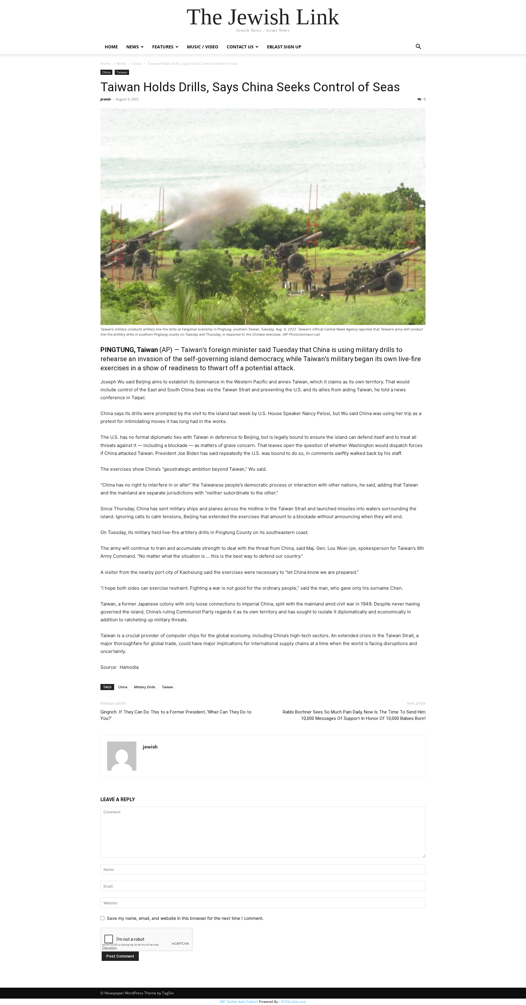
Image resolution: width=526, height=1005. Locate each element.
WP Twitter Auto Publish (239, 1002)
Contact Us (240, 47)
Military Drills (144, 687)
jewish (105, 99)
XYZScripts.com (293, 1002)
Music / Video (202, 47)
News (121, 63)
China (137, 63)
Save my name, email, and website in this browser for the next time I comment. (185, 918)
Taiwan (122, 72)
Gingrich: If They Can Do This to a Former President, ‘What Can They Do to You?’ (175, 715)
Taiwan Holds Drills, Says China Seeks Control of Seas (250, 87)
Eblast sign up (284, 47)
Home (111, 47)
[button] (418, 47)
